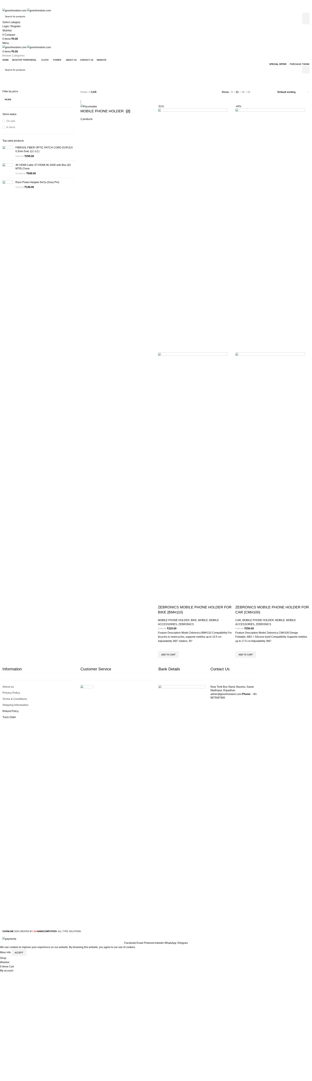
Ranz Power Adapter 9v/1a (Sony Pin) (37, 182)
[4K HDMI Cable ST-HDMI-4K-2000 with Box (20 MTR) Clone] (7, 169)
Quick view (162, 662)
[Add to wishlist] (162, 647)
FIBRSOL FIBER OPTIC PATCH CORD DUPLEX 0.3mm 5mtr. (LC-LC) (44, 149)
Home (83, 92)
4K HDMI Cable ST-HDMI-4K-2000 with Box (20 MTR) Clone (43, 167)
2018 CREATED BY (18, 931)
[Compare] (162, 601)
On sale (10, 121)
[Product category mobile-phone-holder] (195, 385)
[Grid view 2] (258, 92)
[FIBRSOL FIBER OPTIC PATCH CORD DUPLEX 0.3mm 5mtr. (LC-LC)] (7, 152)
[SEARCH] (306, 18)
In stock (10, 127)
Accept (19, 952)
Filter (8, 99)
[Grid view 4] (270, 92)
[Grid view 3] (264, 92)
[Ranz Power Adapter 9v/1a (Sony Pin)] (7, 185)
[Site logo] (14, 10)
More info (5, 952)
